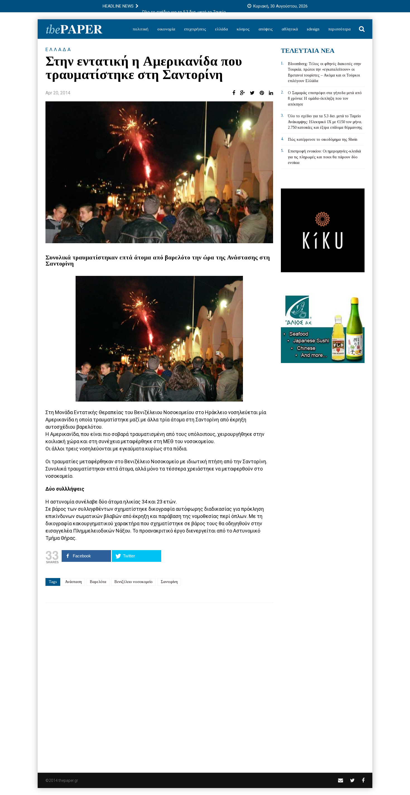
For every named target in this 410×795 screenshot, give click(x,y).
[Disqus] (159, 684)
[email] (340, 780)
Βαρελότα (98, 582)
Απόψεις (266, 29)
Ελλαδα (58, 49)
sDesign (313, 29)
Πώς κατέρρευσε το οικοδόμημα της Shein (322, 139)
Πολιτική (140, 29)
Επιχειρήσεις (195, 29)
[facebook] (363, 780)
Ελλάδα (221, 29)
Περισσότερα (339, 29)
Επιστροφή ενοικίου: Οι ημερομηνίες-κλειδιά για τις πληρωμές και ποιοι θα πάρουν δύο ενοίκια (324, 157)
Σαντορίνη (169, 582)
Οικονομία (166, 29)
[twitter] (352, 780)
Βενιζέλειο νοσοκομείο (133, 582)
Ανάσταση (73, 582)
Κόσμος (243, 29)
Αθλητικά (290, 29)
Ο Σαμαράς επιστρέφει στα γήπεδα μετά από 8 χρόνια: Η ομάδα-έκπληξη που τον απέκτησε (325, 98)
